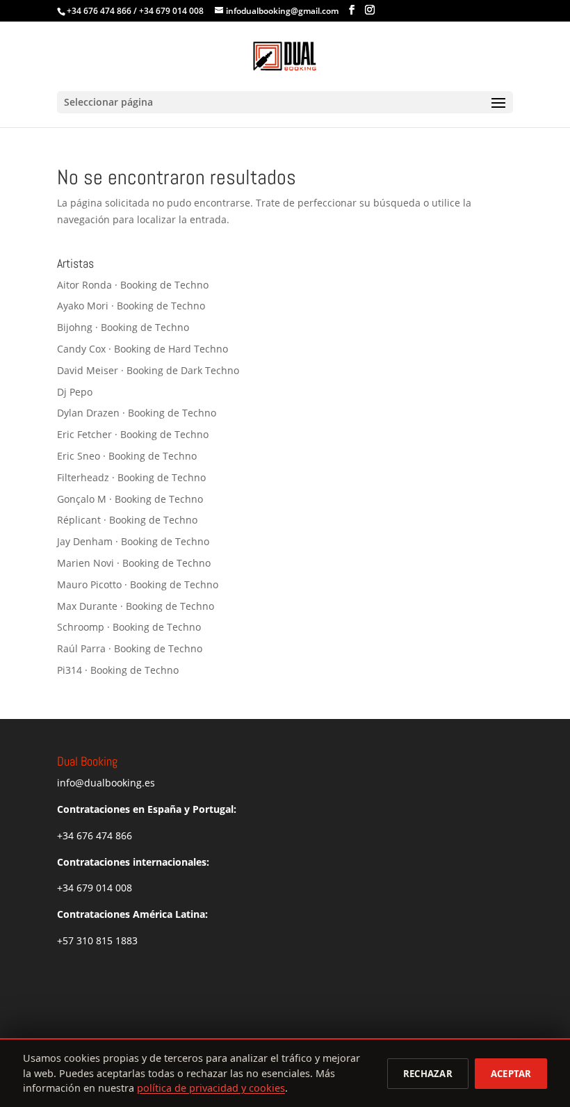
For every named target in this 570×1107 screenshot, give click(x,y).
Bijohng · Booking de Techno (123, 327)
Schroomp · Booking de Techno (129, 626)
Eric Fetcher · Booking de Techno (133, 434)
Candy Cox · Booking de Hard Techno (142, 348)
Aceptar (511, 1073)
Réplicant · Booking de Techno (127, 519)
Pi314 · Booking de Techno (118, 670)
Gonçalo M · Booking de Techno (130, 499)
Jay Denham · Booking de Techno (133, 541)
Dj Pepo (74, 391)
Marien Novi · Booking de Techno (134, 562)
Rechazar (428, 1073)
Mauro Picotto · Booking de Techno (137, 584)
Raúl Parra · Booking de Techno (129, 648)
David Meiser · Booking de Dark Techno (148, 370)
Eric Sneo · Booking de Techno (127, 455)
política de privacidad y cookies (211, 1087)
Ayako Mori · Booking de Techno (131, 305)
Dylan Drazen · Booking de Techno (136, 412)
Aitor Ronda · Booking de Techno (133, 284)
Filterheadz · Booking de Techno (131, 477)
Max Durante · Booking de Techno (135, 606)
